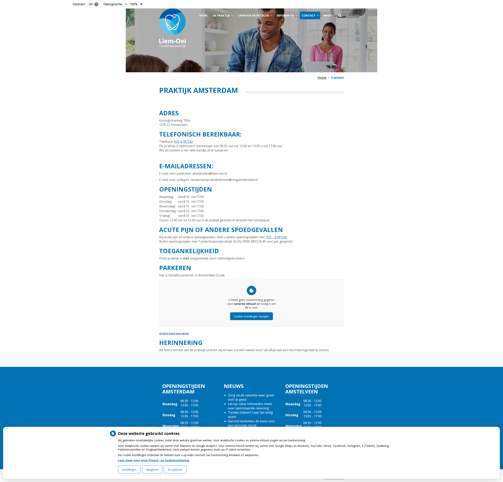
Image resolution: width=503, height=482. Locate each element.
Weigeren (152, 469)
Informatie (285, 15)
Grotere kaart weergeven (174, 333)
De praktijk (221, 15)
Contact (309, 15)
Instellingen (129, 469)
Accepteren (175, 469)
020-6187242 (183, 141)
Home (203, 15)
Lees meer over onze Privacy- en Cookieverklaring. (154, 460)
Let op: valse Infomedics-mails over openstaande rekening (250, 406)
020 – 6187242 (276, 237)
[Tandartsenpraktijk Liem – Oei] (172, 28)
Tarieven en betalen (253, 15)
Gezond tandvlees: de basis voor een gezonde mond (251, 423)
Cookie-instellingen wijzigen (251, 316)
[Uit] (97, 4)
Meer (327, 15)
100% (134, 4)
